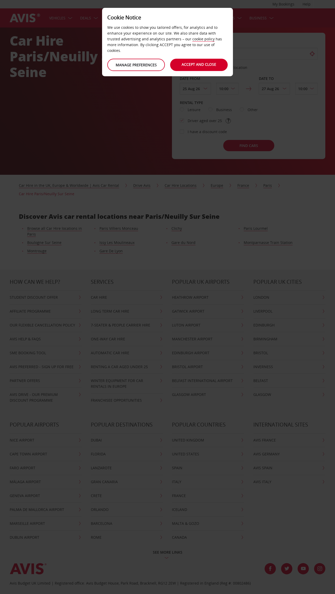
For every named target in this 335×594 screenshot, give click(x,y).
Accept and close (199, 64)
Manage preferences (136, 64)
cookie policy (203, 38)
